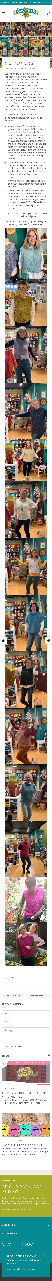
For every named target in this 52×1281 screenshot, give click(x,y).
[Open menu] (6, 13)
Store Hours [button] (9, 1233)
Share (11, 977)
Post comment (13, 1046)
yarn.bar (9, 1276)
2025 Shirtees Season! (22, 1145)
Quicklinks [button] (8, 1225)
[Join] (43, 1269)
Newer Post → (39, 995)
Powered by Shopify (32, 1276)
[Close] (46, 1253)
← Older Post (12, 995)
